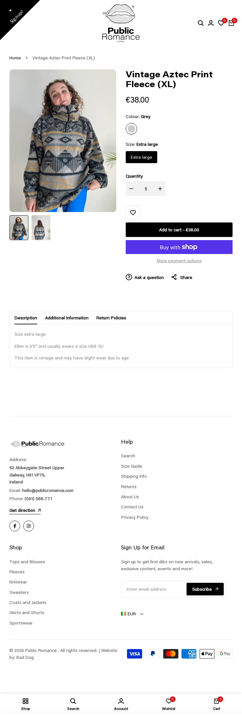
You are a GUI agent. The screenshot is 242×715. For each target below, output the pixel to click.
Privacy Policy (134, 517)
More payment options (179, 260)
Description (25, 318)
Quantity (134, 176)
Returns (128, 486)
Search (128, 455)
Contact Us (132, 507)
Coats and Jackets (27, 602)
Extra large (141, 157)
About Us (130, 496)
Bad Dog (25, 657)
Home (15, 58)
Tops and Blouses (27, 561)
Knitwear (18, 582)
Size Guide (131, 466)
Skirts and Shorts (26, 612)
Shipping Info (134, 476)
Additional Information (67, 318)
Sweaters (19, 592)
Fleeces (17, 572)
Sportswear (21, 623)
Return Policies (111, 318)
